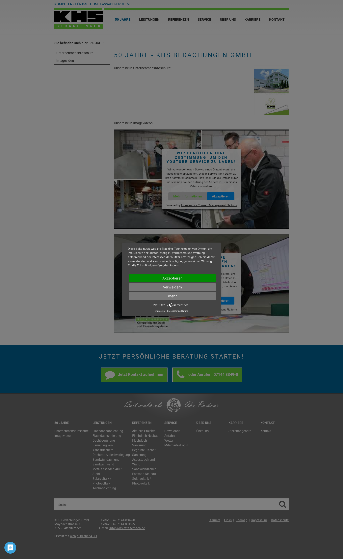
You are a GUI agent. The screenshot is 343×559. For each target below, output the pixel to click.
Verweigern (172, 287)
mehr (172, 296)
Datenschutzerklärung (177, 311)
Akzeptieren (172, 278)
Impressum (160, 311)
